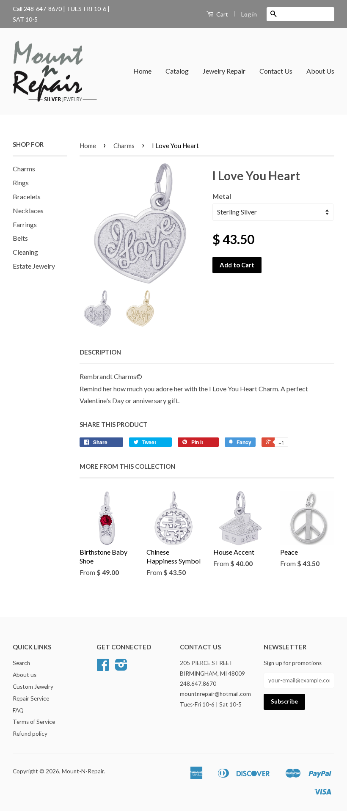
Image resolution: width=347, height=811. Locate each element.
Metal (221, 196)
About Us (320, 71)
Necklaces (28, 210)
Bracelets (27, 196)
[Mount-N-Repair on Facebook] (102, 667)
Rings (21, 183)
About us (24, 674)
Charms (24, 169)
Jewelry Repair (224, 71)
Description (100, 352)
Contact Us (275, 71)
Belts (20, 238)
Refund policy (30, 733)
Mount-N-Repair (83, 771)
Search (21, 663)
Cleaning (25, 252)
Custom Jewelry (33, 686)
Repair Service (31, 698)
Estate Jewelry (34, 266)
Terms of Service (34, 721)
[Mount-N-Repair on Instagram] (121, 667)
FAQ (18, 710)
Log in (249, 14)
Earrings (25, 224)
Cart (221, 14)
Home (142, 71)
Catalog (177, 71)
